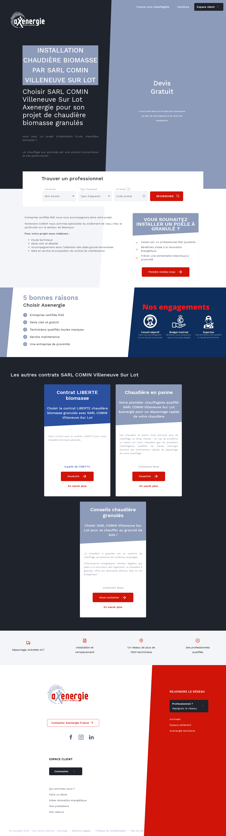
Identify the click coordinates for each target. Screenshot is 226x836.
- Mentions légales (80, 830)
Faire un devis (58, 794)
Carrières (183, 6)
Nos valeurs (56, 811)
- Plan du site (136, 830)
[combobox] (116, 196)
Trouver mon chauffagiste (152, 6)
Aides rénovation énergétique (68, 800)
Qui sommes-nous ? (62, 788)
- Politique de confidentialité (109, 830)
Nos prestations (59, 806)
